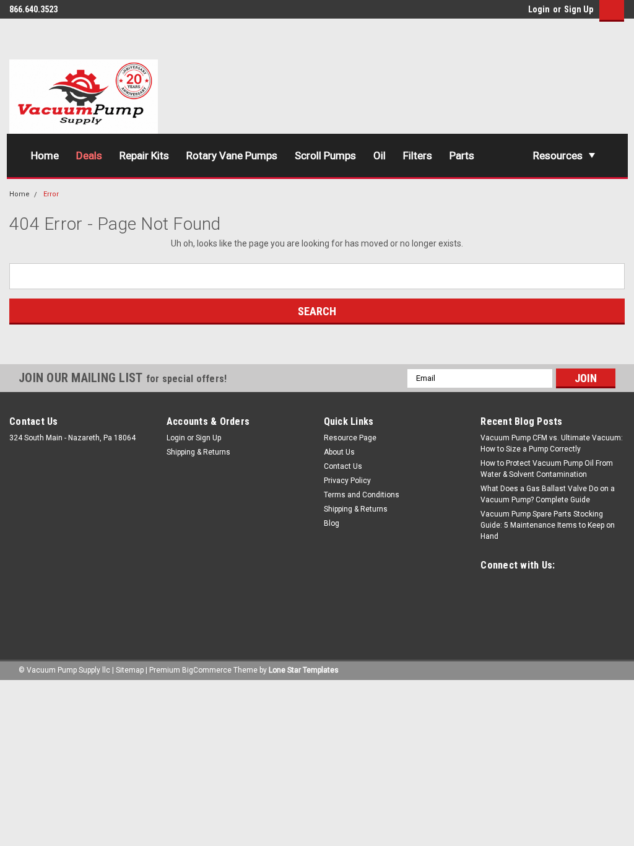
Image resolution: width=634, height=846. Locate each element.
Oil (379, 155)
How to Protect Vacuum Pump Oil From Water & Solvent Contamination (546, 469)
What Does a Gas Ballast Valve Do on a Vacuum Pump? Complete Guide (547, 494)
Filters (417, 155)
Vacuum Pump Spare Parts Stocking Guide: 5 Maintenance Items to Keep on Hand (547, 525)
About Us (339, 452)
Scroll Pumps (325, 155)
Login (539, 9)
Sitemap (130, 670)
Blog (331, 523)
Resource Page (350, 438)
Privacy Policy (347, 480)
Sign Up (578, 9)
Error (51, 194)
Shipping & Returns (198, 452)
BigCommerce (207, 670)
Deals (89, 155)
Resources (558, 155)
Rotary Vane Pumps (231, 155)
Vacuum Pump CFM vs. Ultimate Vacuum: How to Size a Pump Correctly (551, 443)
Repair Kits (144, 155)
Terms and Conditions (361, 495)
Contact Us (343, 466)
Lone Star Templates (304, 670)
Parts (461, 155)
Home (45, 155)
